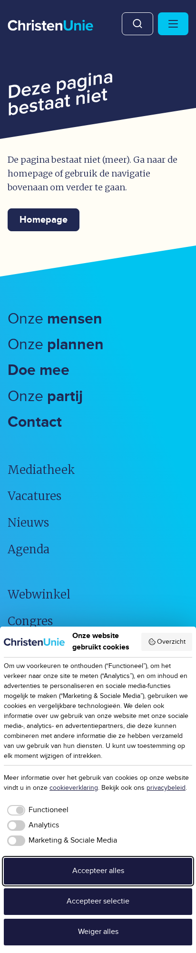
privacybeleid (166, 788)
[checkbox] (36, 810)
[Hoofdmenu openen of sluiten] (173, 23)
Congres (30, 621)
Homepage (44, 220)
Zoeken (137, 23)
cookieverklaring (73, 788)
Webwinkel (39, 594)
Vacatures (34, 496)
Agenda (28, 549)
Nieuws (28, 522)
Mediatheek (41, 469)
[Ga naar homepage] (50, 26)
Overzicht (171, 642)
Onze (55, 319)
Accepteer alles (98, 870)
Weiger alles (98, 931)
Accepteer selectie (98, 901)
